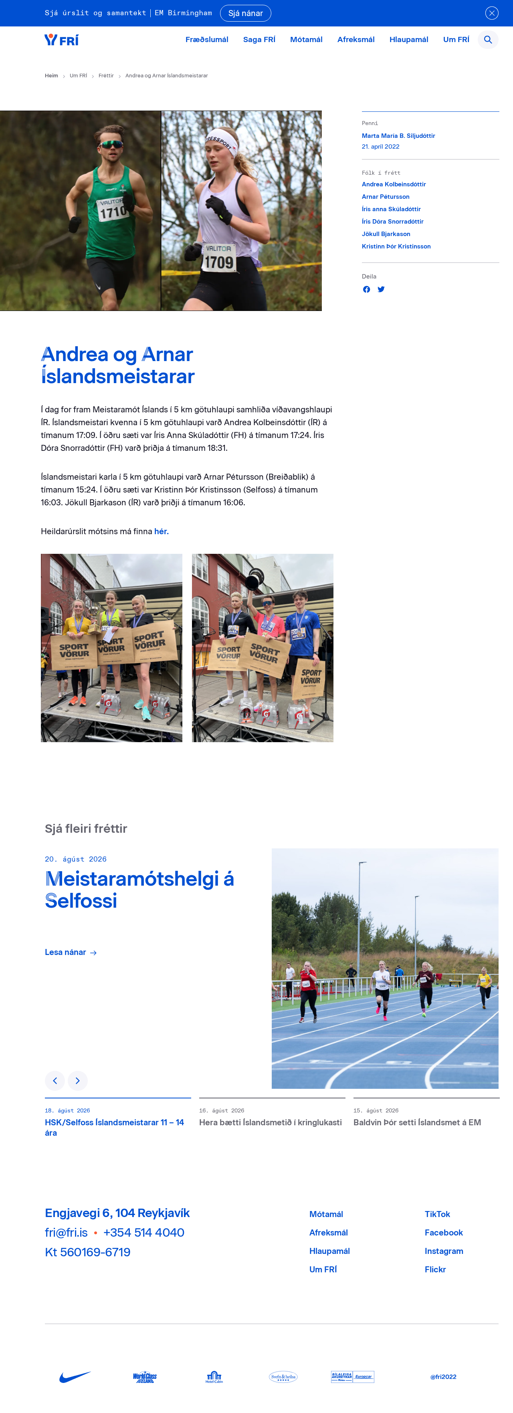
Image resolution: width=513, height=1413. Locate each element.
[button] (367, 289)
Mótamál (306, 39)
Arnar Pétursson (386, 196)
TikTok (437, 1214)
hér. (161, 531)
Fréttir (106, 76)
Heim (51, 76)
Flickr (435, 1269)
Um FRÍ (456, 39)
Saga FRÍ (259, 39)
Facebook (444, 1232)
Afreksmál (356, 39)
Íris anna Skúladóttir (391, 209)
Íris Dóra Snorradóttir (393, 221)
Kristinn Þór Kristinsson (396, 246)
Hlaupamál (409, 39)
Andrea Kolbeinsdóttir (394, 184)
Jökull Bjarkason (386, 234)
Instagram (444, 1251)
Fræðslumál (207, 39)
